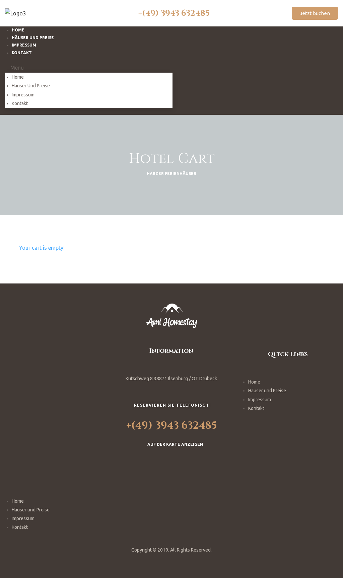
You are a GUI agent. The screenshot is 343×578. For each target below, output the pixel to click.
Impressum (23, 94)
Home (18, 77)
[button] (315, 13)
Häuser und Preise (31, 85)
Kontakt (22, 53)
